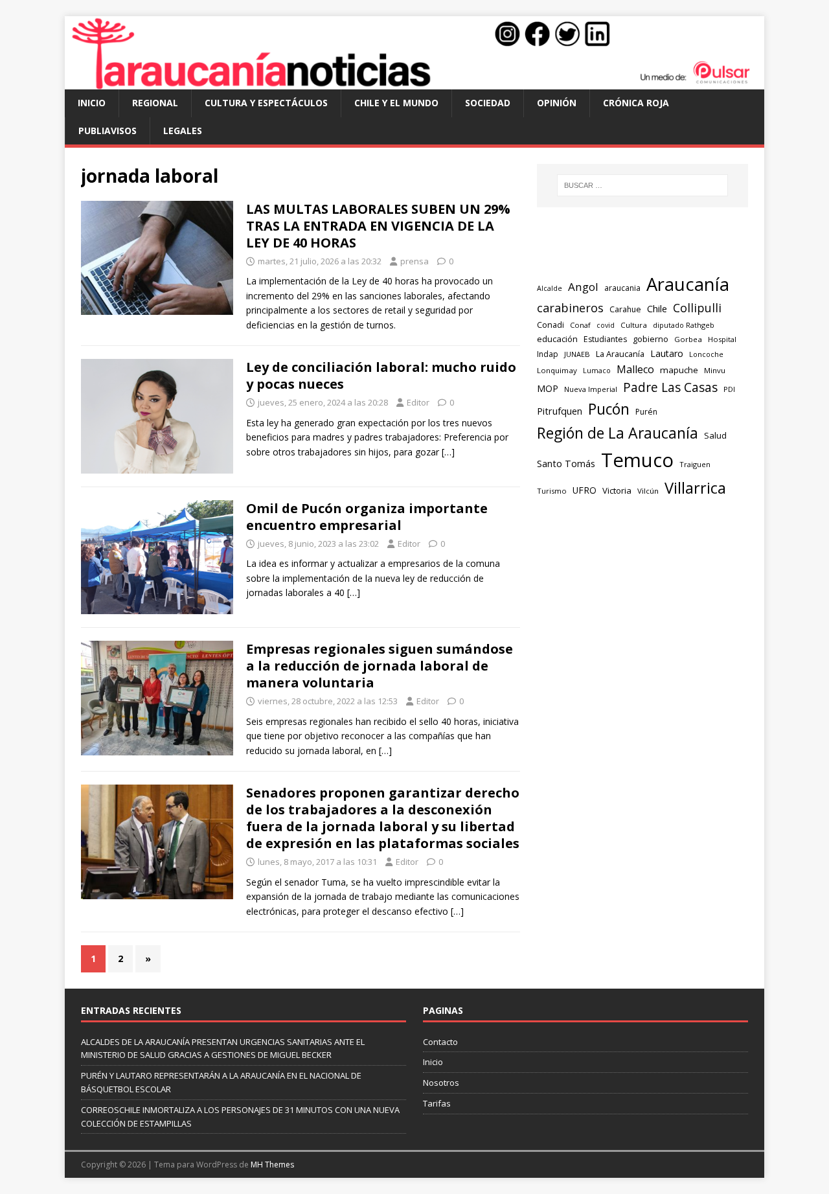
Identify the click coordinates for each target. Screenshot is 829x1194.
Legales (182, 130)
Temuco (637, 460)
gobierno (650, 339)
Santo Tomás (566, 463)
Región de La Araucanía (617, 432)
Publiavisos (107, 130)
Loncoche (706, 354)
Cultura (633, 325)
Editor (418, 402)
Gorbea (688, 339)
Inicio (92, 103)
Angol (583, 286)
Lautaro (666, 353)
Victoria (616, 490)
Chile (657, 308)
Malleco (635, 369)
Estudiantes (605, 339)
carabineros (570, 308)
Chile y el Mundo (396, 103)
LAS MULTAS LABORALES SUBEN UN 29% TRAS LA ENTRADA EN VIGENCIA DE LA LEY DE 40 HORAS (378, 225)
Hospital (722, 339)
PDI (729, 389)
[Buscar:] (642, 185)
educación (557, 339)
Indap (547, 354)
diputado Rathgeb (683, 325)
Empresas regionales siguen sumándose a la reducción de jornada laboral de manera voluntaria (379, 665)
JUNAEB (577, 354)
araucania (622, 287)
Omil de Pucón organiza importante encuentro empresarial (367, 516)
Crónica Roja (636, 103)
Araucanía (687, 284)
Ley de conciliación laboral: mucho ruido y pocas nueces (381, 375)
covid (605, 325)
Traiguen (694, 464)
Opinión (556, 103)
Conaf (580, 325)
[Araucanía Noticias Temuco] (414, 82)
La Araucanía (620, 354)
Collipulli (697, 308)
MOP (547, 388)
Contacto (440, 1042)
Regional (155, 103)
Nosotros (441, 1082)
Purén (646, 411)
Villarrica (695, 487)
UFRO (584, 490)
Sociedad (487, 103)
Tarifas (437, 1103)
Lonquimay (557, 370)
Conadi (550, 324)
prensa (414, 261)
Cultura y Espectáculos (266, 103)
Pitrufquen (559, 410)
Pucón (609, 409)
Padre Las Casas (670, 387)
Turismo (552, 491)
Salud (715, 435)
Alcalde (549, 288)
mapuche (679, 370)
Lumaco (597, 370)
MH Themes (272, 1164)
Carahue (625, 309)
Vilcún (648, 491)
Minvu (714, 370)
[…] (448, 452)
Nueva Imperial (590, 389)
